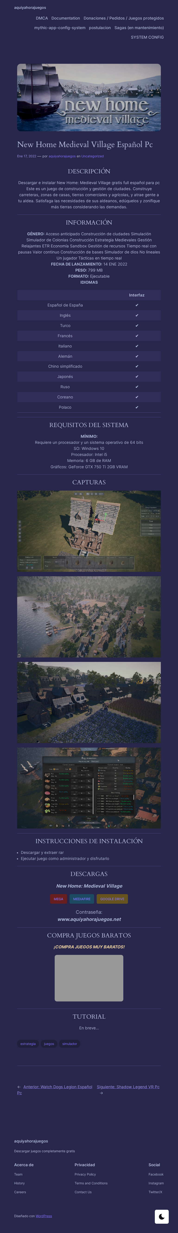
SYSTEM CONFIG (147, 37)
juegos (49, 1044)
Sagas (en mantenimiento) (139, 27)
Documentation (65, 18)
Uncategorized (92, 156)
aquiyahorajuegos (30, 7)
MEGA (58, 899)
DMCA (42, 18)
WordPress (44, 1216)
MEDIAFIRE (81, 899)
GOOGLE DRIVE (112, 899)
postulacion (100, 27)
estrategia (28, 1044)
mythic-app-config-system (60, 27)
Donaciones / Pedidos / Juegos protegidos (124, 18)
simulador (69, 1044)
